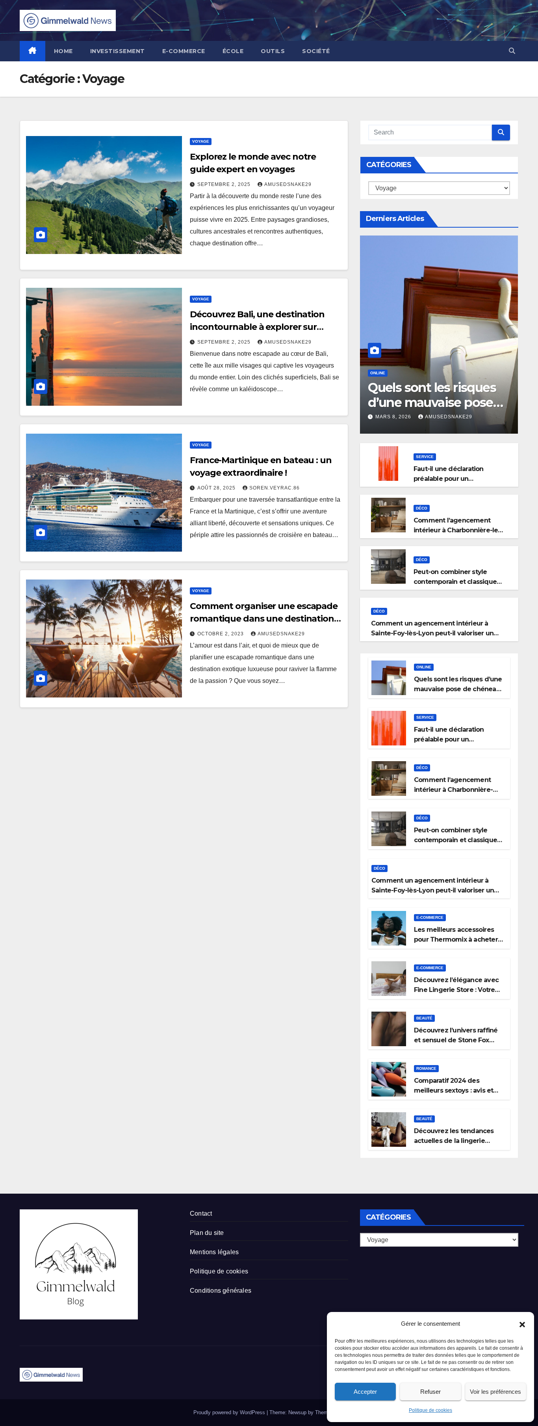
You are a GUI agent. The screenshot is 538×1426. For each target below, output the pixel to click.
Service (425, 456)
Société (316, 51)
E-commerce (183, 51)
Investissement (117, 51)
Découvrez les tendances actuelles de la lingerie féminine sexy (454, 1140)
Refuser (430, 1391)
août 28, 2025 (217, 488)
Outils (273, 51)
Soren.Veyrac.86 (274, 488)
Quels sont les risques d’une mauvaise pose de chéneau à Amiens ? (437, 402)
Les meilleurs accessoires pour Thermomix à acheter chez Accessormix (456, 939)
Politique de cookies (430, 1410)
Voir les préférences (495, 1391)
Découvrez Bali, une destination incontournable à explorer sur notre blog (257, 327)
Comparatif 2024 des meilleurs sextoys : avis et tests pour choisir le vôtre (453, 1090)
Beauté (424, 1018)
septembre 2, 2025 (224, 184)
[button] (522, 1324)
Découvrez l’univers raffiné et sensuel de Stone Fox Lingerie (455, 1040)
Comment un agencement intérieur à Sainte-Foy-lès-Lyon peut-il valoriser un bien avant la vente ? (432, 633)
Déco (421, 508)
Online (377, 373)
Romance (426, 1068)
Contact (201, 1213)
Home (63, 51)
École (233, 51)
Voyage (200, 141)
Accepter (365, 1391)
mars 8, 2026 (394, 417)
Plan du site (207, 1232)
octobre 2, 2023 (221, 634)
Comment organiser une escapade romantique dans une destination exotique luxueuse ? (264, 619)
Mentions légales (214, 1252)
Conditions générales (220, 1290)
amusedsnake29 (288, 184)
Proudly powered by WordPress (230, 1412)
